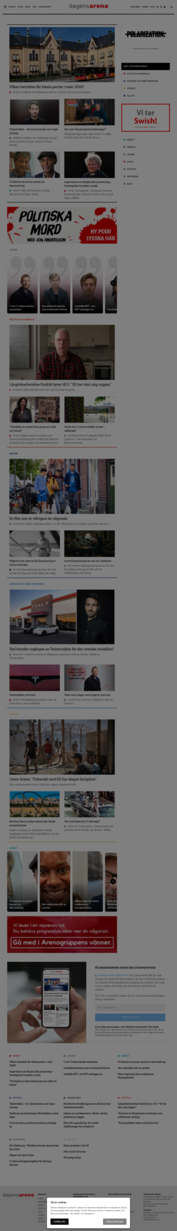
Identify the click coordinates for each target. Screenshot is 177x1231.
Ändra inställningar (114, 1222)
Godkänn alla (59, 1222)
